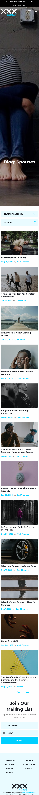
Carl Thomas (23, 262)
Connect (10, 768)
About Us (10, 761)
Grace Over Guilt (9, 641)
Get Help (29, 761)
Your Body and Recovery (13, 258)
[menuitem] (14, 1)
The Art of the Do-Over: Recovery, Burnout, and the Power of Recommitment (18, 680)
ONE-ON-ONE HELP (19, 5)
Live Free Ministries (29, 793)
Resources (10, 764)
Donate (29, 10)
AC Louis (21, 340)
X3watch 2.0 (28, 1)
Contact (10, 772)
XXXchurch (21, 301)
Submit (19, 740)
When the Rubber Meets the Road (18, 566)
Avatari (20, 687)
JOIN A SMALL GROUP (14, 1)
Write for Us (29, 764)
